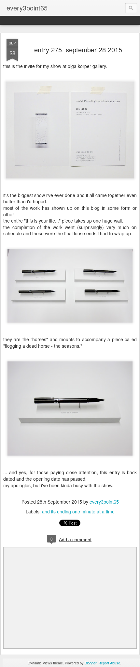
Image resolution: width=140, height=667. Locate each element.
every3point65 (104, 501)
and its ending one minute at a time (78, 511)
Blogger (90, 662)
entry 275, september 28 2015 (78, 49)
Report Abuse (109, 662)
